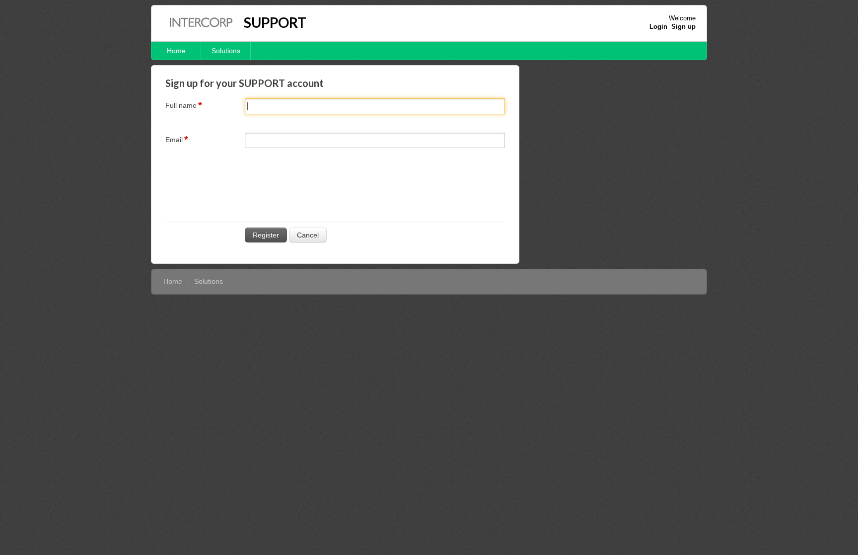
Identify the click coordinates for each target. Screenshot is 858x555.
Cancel (308, 235)
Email (174, 140)
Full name (181, 105)
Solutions (226, 51)
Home (176, 51)
